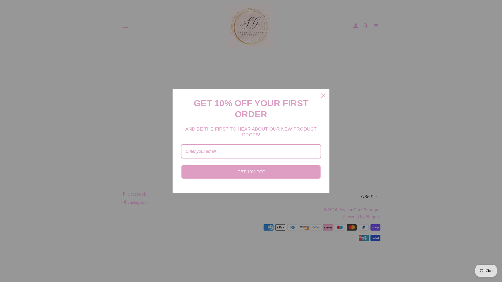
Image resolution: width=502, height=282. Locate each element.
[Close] (323, 95)
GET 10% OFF (251, 172)
